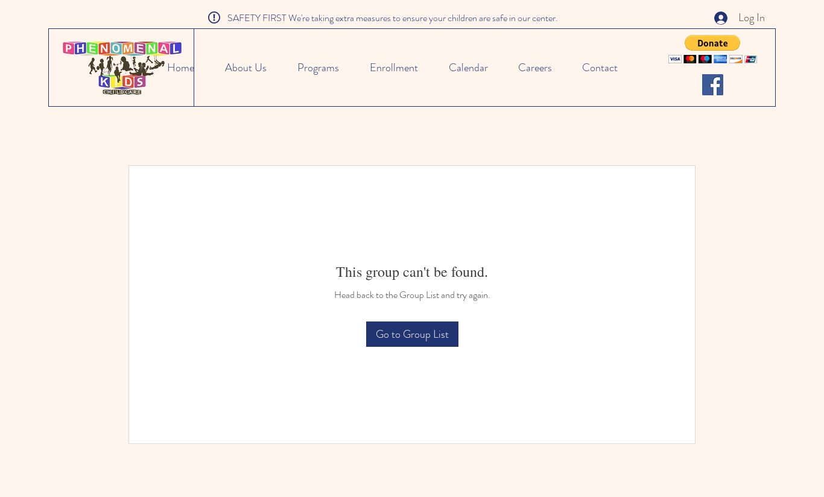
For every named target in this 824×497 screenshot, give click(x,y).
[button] (712, 49)
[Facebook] (712, 84)
